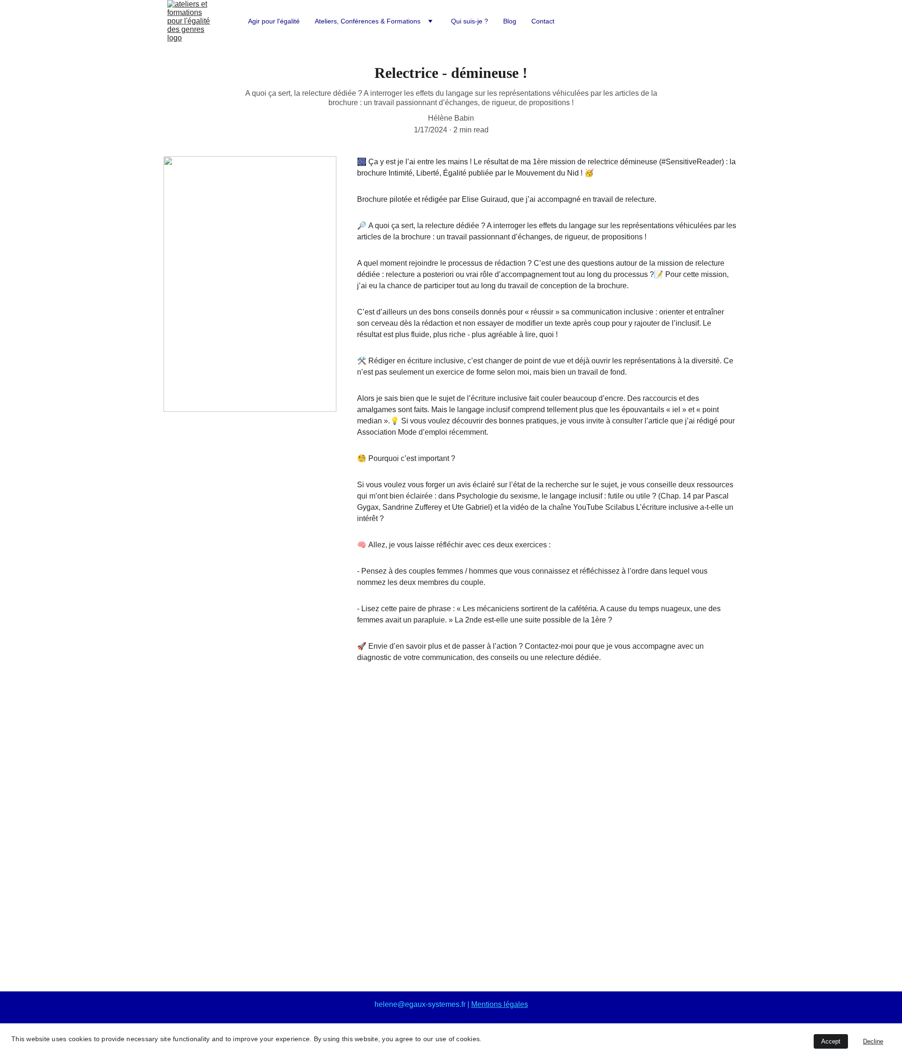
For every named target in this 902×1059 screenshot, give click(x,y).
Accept (830, 1041)
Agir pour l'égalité (274, 21)
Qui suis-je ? (469, 21)
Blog (509, 21)
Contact (542, 21)
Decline (873, 1041)
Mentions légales (499, 1004)
